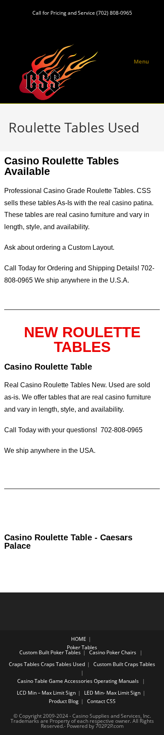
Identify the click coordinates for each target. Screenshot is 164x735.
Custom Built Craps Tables (124, 664)
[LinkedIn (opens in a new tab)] (98, 25)
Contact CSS (101, 701)
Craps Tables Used (63, 664)
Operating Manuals (116, 681)
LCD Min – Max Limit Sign (46, 692)
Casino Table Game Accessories (55, 681)
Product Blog (64, 701)
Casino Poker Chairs (112, 652)
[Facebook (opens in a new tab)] (67, 25)
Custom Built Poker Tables (50, 652)
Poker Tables (82, 647)
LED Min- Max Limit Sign (112, 692)
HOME (78, 638)
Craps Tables (24, 664)
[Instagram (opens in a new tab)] (83, 25)
